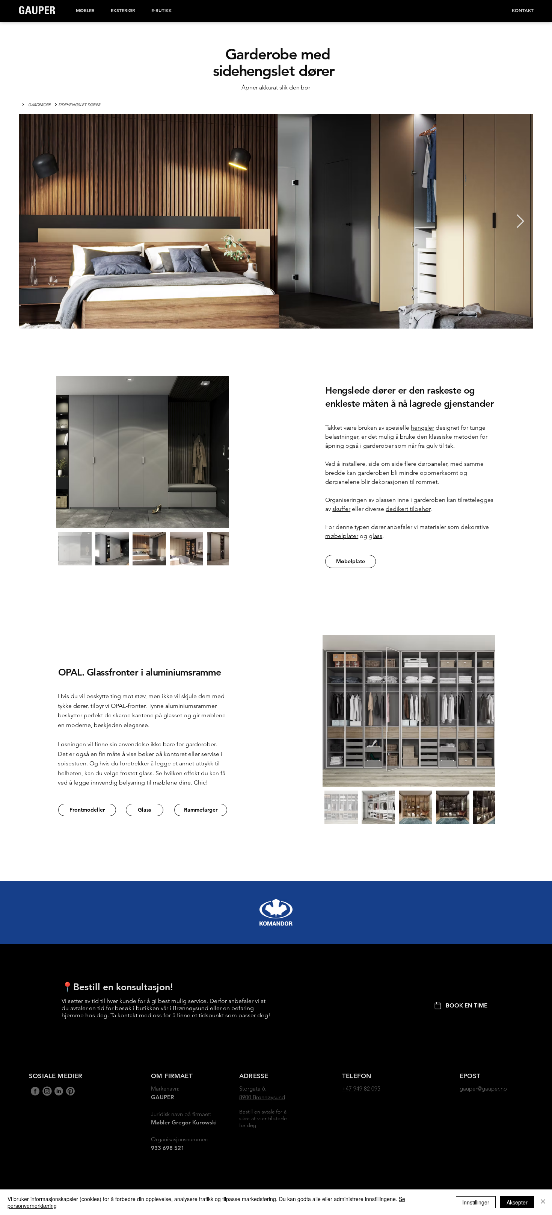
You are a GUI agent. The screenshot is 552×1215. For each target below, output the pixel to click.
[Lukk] (542, 1202)
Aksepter (517, 1202)
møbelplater (341, 535)
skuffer (341, 508)
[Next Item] (520, 221)
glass (375, 535)
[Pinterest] (70, 1091)
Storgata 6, (253, 1088)
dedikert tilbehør (408, 508)
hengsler (422, 427)
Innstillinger (475, 1202)
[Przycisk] (22, 104)
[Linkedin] (47, 1091)
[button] (85, 10)
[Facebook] (35, 1091)
